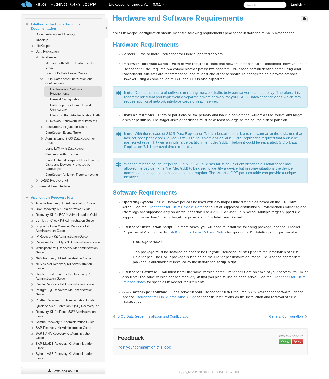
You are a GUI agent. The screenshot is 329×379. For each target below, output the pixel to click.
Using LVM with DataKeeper (64, 148)
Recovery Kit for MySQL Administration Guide (68, 242)
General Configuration (65, 99)
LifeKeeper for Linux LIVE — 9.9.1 (135, 4)
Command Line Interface (53, 186)
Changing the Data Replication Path (75, 115)
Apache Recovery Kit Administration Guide (65, 203)
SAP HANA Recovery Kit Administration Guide (63, 336)
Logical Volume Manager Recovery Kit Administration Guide (62, 228)
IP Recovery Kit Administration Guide (62, 236)
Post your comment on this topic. (145, 347)
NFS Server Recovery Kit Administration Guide (64, 266)
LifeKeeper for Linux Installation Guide (166, 297)
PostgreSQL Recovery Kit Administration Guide (64, 292)
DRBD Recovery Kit (54, 180)
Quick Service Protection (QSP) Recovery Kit (67, 306)
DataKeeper (48, 57)
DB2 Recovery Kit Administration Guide (63, 209)
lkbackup (42, 40)
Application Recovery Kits (52, 197)
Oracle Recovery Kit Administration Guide (65, 284)
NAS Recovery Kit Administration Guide (63, 258)
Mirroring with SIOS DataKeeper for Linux (69, 65)
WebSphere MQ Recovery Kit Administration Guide (67, 250)
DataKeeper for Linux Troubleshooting (71, 174)
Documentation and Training (55, 34)
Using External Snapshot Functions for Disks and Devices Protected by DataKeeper (72, 164)
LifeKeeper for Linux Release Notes (176, 207)
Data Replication (47, 51)
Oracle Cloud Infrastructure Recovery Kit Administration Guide (64, 276)
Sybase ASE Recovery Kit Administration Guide (64, 356)
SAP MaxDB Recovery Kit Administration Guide (64, 346)
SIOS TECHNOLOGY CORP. (65, 4)
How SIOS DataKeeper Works (66, 73)
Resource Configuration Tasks (66, 127)
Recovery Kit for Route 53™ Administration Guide (66, 314)
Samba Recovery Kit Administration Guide (65, 322)
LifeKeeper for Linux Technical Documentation (56, 26)
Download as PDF (65, 370)
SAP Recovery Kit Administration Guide (63, 328)
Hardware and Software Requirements (66, 91)
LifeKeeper (43, 46)
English (297, 4)
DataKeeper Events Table (63, 132)
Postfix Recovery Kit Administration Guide (65, 300)
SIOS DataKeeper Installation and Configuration (68, 81)
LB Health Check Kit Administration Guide (65, 220)
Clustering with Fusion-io (62, 154)
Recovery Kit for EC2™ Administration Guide (67, 215)
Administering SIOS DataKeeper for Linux (70, 141)
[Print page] (304, 18)
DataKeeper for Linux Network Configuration (71, 107)
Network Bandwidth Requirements (73, 121)
